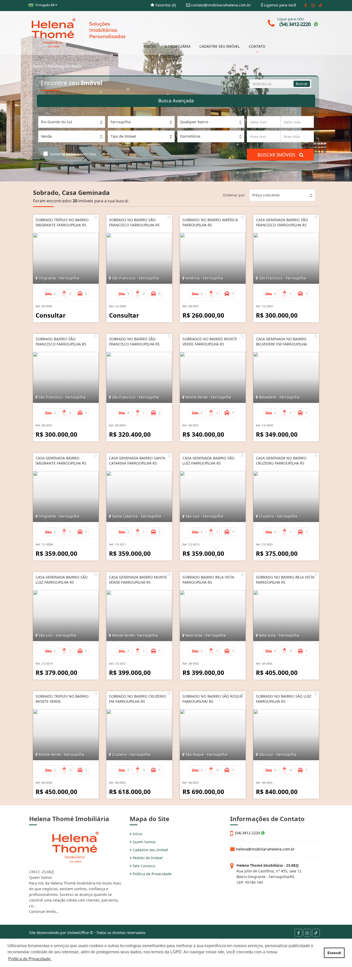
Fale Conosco (143, 865)
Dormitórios (190, 136)
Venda (46, 136)
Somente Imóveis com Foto (73, 154)
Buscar (302, 83)
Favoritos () (165, 5)
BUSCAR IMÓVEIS (278, 155)
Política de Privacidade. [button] (30, 959)
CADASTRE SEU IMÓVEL (219, 46)
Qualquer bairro (194, 121)
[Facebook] (305, 5)
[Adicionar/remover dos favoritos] (95, 217)
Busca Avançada (176, 100)
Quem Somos (144, 841)
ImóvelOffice (78, 932)
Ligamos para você (279, 5)
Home (38, 66)
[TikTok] (320, 5)
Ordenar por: (234, 195)
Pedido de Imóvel (147, 857)
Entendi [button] (334, 953)
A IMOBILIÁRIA (177, 46)
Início (137, 833)
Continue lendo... (44, 911)
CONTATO (257, 46)
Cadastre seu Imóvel (150, 849)
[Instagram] (313, 5)
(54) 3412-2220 (248, 832)
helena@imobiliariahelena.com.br (265, 849)
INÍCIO (150, 46)
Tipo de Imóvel (123, 136)
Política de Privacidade (152, 873)
